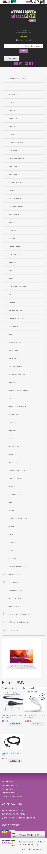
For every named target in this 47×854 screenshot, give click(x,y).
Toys (10, 86)
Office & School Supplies (18, 622)
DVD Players (13, 462)
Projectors (12, 118)
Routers (11, 126)
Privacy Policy (8, 793)
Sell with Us (7, 782)
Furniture (12, 542)
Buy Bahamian (14, 574)
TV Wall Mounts (15, 366)
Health (11, 454)
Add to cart (15, 723)
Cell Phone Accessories (18, 518)
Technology (13, 630)
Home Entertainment (17, 406)
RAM (10, 270)
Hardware (12, 430)
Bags (10, 278)
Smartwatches (14, 254)
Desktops (12, 222)
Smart (10, 438)
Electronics (13, 582)
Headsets (12, 526)
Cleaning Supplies (15, 590)
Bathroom (12, 174)
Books (11, 334)
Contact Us (12, 803)
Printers (11, 110)
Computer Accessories (17, 78)
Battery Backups (15, 310)
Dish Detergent (15, 598)
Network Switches (16, 446)
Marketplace (13, 214)
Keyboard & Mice (15, 494)
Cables (11, 190)
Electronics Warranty (12, 796)
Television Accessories (17, 286)
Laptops (11, 510)
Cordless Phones (15, 206)
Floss (10, 550)
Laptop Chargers (15, 182)
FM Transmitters (15, 198)
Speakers (12, 230)
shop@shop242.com (14, 810)
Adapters (12, 262)
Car (9, 398)
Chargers (12, 422)
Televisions (13, 150)
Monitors (12, 558)
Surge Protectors (15, 142)
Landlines (12, 238)
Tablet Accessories (16, 318)
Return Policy (8, 789)
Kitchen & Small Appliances (19, 614)
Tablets (11, 302)
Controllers (13, 326)
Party (10, 534)
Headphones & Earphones (19, 390)
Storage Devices (15, 478)
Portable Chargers (16, 158)
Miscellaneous (14, 342)
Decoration (13, 350)
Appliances (12, 382)
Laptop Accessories (16, 374)
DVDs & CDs (13, 94)
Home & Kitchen (15, 606)
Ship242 (23, 36)
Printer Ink (12, 166)
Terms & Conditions (11, 785)
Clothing (12, 102)
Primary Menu (11, 59)
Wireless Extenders (16, 470)
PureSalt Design (38, 849)
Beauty (11, 486)
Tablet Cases (14, 246)
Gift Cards (12, 358)
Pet (9, 294)
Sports (11, 134)
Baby (10, 502)
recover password (23, 33)
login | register (23, 30)
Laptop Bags (13, 414)
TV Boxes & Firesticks (17, 566)
